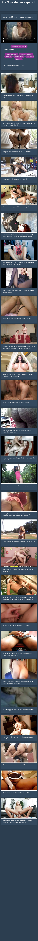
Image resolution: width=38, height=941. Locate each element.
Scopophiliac (19, 56)
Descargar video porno (19, 46)
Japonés (8, 56)
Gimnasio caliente (26, 54)
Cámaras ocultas (11, 54)
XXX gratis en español (18, 2)
